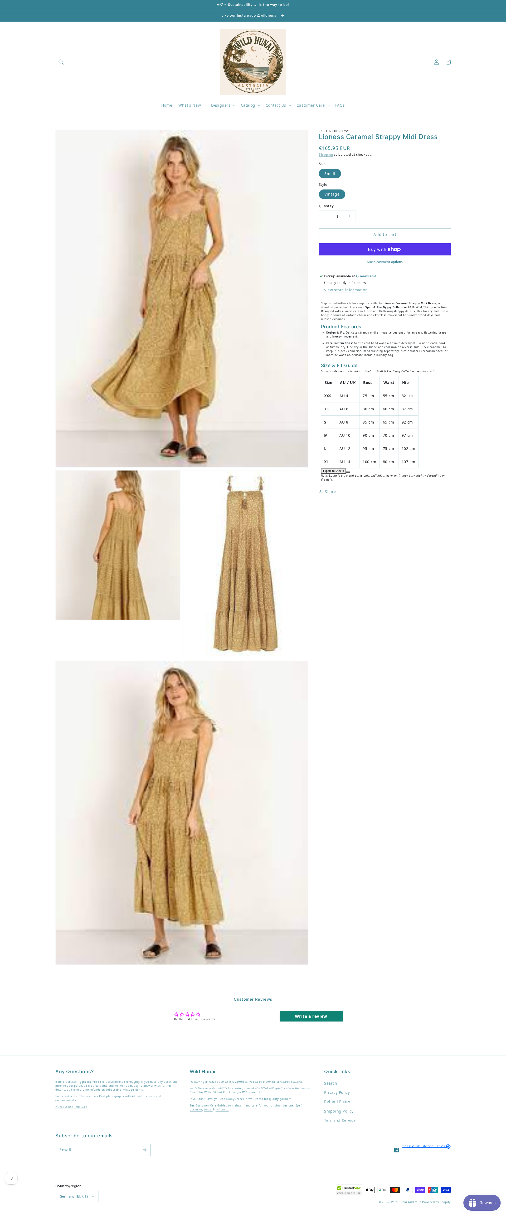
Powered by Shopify (436, 1202)
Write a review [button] (311, 1016)
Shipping (326, 154)
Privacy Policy (337, 1092)
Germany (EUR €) (74, 1196)
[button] (61, 62)
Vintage (332, 194)
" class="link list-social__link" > (426, 1146)
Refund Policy (337, 1101)
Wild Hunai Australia (406, 1202)
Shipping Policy (339, 1111)
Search (330, 1083)
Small (329, 173)
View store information (346, 289)
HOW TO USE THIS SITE (71, 1107)
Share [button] (330, 491)
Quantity (326, 205)
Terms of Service (340, 1120)
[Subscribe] (144, 1150)
